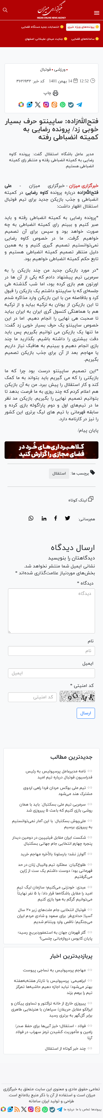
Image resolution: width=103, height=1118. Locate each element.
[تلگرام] (79, 106)
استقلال (90, 206)
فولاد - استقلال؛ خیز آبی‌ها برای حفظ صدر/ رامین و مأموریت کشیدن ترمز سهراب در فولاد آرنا (53, 1032)
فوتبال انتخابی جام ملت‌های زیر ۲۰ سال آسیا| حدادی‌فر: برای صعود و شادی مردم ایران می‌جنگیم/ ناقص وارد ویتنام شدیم (54, 916)
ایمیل (88, 663)
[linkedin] (43, 519)
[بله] (71, 107)
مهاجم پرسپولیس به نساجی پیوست (54, 970)
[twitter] (67, 519)
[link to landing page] (52, 10)
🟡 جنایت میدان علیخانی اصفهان (46, 39)
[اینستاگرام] (46, 106)
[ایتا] (54, 106)
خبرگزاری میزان (83, 186)
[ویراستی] (29, 106)
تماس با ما (83, 1109)
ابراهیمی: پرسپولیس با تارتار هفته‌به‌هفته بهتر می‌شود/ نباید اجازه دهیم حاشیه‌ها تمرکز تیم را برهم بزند (53, 987)
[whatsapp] (31, 519)
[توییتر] (38, 106)
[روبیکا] (21, 106)
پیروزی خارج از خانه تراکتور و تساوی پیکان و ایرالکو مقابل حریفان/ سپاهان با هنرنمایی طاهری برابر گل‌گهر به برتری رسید (51, 1009)
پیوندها (96, 1109)
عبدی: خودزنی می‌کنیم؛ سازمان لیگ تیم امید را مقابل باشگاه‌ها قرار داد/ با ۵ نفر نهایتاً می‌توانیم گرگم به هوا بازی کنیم (54, 893)
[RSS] (17, 1111)
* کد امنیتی (82, 686)
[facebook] (55, 519)
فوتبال (45, 69)
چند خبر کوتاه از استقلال (65, 1048)
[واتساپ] (63, 106)
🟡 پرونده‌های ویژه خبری (83, 27)
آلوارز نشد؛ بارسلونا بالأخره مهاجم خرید (53, 854)
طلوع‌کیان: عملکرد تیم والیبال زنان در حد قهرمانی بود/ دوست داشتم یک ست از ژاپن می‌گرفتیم (55, 871)
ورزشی (60, 69)
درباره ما (69, 1109)
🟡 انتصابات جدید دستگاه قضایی (42, 27)
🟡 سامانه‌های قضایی (85, 39)
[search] (5, 10)
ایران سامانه (39, 1101)
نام (91, 641)
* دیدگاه (85, 583)
